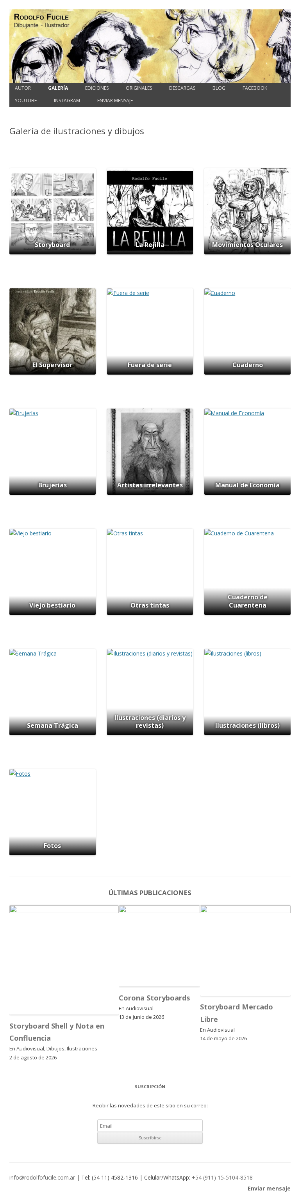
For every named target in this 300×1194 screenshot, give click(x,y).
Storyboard (52, 244)
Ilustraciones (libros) (247, 725)
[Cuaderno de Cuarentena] (247, 572)
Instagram (67, 100)
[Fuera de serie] (150, 331)
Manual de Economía (247, 485)
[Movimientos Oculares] (247, 211)
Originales (139, 88)
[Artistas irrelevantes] (150, 452)
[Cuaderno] (247, 331)
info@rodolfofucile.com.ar (42, 1177)
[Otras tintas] (150, 572)
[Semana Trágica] (52, 692)
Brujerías (52, 485)
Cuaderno (247, 365)
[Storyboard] (52, 211)
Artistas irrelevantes (150, 485)
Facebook (255, 88)
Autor (23, 88)
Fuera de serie (150, 365)
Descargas (182, 88)
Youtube (26, 100)
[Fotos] (52, 812)
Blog (218, 88)
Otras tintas (149, 605)
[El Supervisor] (52, 331)
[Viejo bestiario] (52, 572)
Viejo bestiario (52, 605)
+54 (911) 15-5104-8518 (222, 1177)
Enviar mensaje (115, 100)
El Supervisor (52, 365)
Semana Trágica (52, 725)
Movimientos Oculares (247, 244)
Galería (58, 88)
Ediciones (97, 88)
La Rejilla (150, 244)
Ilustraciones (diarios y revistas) (150, 721)
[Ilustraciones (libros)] (247, 692)
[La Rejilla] (150, 211)
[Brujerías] (52, 452)
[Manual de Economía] (247, 452)
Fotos (52, 845)
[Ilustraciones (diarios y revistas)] (150, 692)
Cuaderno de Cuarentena (248, 601)
